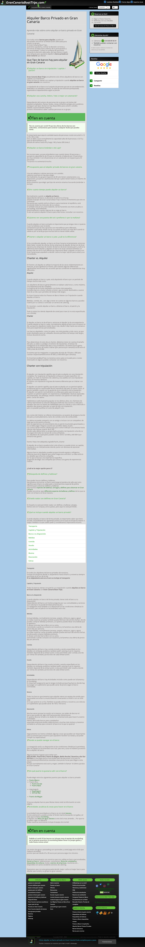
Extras (31, 561)
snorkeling (44, 817)
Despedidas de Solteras (79, 914)
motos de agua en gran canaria (59, 899)
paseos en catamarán (34, 883)
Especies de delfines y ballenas (37, 897)
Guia (51, 909)
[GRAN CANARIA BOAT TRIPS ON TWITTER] (101, 884)
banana (68, 813)
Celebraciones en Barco (105, 889)
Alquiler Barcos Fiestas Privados (81, 926)
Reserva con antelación (79, 895)
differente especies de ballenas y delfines (59, 491)
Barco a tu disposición (37, 534)
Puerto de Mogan (35, 797)
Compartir (98, 81)
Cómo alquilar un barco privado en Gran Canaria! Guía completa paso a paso (67, 940)
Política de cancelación (79, 892)
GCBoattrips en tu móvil (79, 883)
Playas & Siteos (32, 899)
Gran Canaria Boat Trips (82, 937)
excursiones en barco (34, 892)
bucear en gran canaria (57, 895)
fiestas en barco (33, 861)
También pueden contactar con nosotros (105, 44)
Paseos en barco (55, 885)
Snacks (31, 545)
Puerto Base (36, 785)
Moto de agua (43, 818)
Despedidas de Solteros (79, 917)
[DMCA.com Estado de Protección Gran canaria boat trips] (105, 892)
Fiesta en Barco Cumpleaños (80, 924)
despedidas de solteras (35, 863)
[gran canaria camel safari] (109, 913)
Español (102, 7)
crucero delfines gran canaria (36, 885)
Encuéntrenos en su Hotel (79, 899)
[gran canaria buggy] (100, 913)
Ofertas (52, 888)
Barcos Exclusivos (77, 928)
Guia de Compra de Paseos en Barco (105, 26)
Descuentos (53, 890)
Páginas (30, 916)
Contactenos (93, 7)
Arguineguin (36, 791)
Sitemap (30, 918)
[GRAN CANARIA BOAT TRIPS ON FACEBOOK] (97, 886)
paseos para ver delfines (35, 890)
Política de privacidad (78, 885)
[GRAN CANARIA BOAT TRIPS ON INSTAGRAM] (104, 886)
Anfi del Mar (36, 793)
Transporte (33, 526)
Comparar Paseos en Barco (80, 897)
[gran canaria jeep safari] (105, 913)
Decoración (33, 557)
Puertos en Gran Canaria (35, 907)
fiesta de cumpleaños (69, 861)
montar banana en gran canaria (59, 897)
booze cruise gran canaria (35, 888)
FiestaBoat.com (105, 890)
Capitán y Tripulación (37, 530)
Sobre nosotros (54, 883)
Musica (31, 553)
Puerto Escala (37, 784)
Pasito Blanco (34, 780)
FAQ (73, 890)
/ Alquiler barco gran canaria (40, 7)
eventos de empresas (58, 863)
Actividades (33, 549)
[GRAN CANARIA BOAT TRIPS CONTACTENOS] (108, 884)
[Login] (115, 7)
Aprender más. (103, 902)
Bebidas (32, 538)
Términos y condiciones (79, 888)
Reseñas (97, 86)
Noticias (30, 914)
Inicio (29, 7)
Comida (32, 541)
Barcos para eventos (78, 931)
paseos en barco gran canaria (36, 895)
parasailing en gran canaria (58, 907)
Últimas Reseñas (100, 73)
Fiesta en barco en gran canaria (81, 912)
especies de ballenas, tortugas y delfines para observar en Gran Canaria (55, 488)
